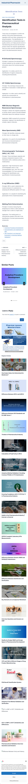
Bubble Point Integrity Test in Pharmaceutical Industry (6, 251)
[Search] (22, 319)
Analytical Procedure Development (13, 228)
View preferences (14, 780)
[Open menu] (25, 3)
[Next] (24, 283)
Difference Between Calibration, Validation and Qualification (21, 251)
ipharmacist (6, 29)
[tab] (11, 300)
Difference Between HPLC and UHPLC (13, 394)
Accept (14, 773)
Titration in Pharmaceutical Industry (12, 434)
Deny (14, 777)
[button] (26, 761)
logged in (11, 314)
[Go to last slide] (4, 283)
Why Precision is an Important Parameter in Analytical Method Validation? (13, 235)
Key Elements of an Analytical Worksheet (14, 599)
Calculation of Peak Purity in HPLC (12, 454)
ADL (4, 240)
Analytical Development (8, 17)
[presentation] (14, 276)
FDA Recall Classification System (11, 682)
